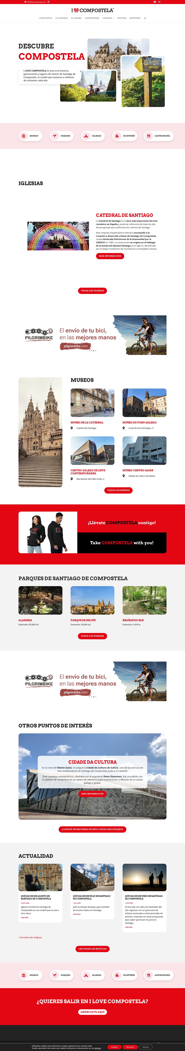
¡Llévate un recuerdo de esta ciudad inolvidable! (92, 829)
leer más (24, 917)
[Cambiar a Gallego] (155, 2)
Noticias (121, 18)
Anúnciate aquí (93, 1012)
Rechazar (130, 1047)
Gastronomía (92, 18)
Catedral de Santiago (124, 215)
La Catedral (61, 18)
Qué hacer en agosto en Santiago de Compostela (36, 897)
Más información (110, 256)
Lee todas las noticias (92, 949)
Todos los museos (118, 490)
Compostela (45, 18)
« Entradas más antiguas (30, 937)
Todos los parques (92, 636)
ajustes (98, 1048)
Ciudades (107, 18)
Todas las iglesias (92, 291)
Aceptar (114, 1047)
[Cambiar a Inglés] (159, 2)
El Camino (76, 18)
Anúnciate (135, 18)
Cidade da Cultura (92, 762)
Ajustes (146, 1047)
